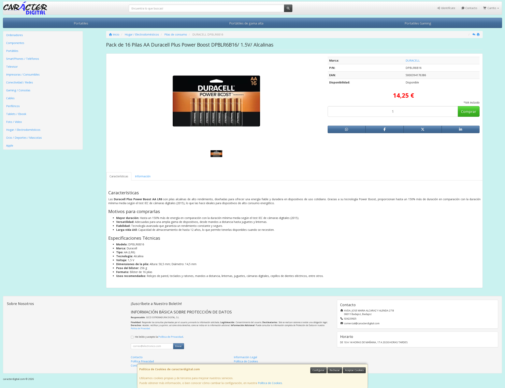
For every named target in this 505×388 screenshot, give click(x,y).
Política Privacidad (142, 361)
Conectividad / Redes (19, 82)
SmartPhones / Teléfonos (22, 59)
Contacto (471, 8)
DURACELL (413, 60)
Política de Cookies (270, 383)
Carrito (492, 8)
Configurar (318, 370)
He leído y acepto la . (159, 336)
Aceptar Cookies (354, 370)
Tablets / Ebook (16, 114)
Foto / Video (14, 122)
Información (143, 176)
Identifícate (447, 8)
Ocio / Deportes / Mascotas (24, 137)
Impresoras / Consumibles (23, 74)
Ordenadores (14, 35)
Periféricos (13, 106)
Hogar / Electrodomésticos (23, 130)
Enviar (178, 346)
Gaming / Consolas (18, 90)
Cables (10, 98)
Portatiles (81, 23)
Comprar (468, 111)
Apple (9, 145)
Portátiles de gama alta (246, 23)
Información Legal (245, 357)
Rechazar (335, 370)
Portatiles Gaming (418, 23)
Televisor (12, 66)
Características (118, 176)
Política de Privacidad (140, 328)
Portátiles (12, 51)
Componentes (15, 43)
